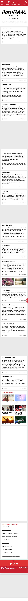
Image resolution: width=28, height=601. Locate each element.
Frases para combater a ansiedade (9, 536)
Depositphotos (12, 568)
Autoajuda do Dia (5, 526)
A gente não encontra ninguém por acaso (11, 556)
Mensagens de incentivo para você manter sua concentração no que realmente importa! (13, 96)
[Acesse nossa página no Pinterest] (14, 564)
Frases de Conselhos (6, 530)
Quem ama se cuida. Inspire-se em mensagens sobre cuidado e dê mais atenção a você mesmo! (14, 164)
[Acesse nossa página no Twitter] (11, 564)
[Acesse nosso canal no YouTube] (17, 564)
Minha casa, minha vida (7, 549)
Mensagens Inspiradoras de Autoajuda (10, 533)
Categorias (3, 8)
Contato (21, 567)
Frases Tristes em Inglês (7, 552)
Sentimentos (21, 8)
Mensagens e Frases (12, 8)
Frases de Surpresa (6, 539)
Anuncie (25, 567)
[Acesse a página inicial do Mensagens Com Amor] (14, 2)
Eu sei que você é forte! (7, 546)
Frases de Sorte (5, 543)
